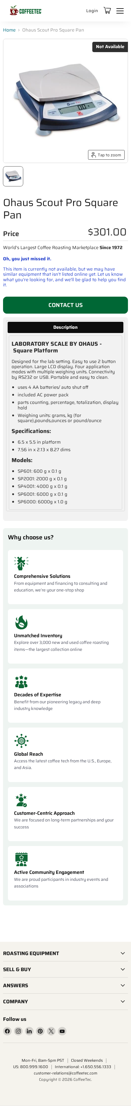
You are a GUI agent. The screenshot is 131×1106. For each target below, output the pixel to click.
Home (9, 30)
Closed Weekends (87, 1060)
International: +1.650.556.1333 (83, 1067)
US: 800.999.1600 (30, 1067)
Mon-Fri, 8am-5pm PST (43, 1060)
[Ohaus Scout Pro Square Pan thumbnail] (13, 176)
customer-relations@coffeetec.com (65, 1073)
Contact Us (65, 305)
